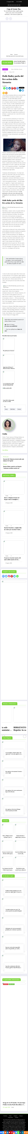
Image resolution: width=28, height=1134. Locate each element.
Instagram (15, 1115)
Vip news (5, 69)
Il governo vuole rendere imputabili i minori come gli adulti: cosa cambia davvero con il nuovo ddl (12, 948)
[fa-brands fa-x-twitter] (10, 5)
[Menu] (2, 18)
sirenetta (20, 69)
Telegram (21, 1115)
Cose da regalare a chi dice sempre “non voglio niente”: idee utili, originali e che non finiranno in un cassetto (13, 753)
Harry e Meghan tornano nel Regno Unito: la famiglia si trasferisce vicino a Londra (11, 499)
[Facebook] (17, 88)
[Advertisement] (14, 39)
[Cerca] (7, 18)
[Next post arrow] (24, 467)
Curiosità (6, 984)
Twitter (10, 1115)
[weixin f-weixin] (16, 5)
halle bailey (16, 69)
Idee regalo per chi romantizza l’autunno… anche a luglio (14, 772)
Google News (10, 1117)
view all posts (5, 450)
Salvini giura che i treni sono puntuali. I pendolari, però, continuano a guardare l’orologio (13, 929)
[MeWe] (20, 90)
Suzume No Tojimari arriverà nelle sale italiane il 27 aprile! (13, 459)
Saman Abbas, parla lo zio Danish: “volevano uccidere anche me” (12, 467)
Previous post (5, 456)
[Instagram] (9, 576)
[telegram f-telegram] (14, 5)
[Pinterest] (15, 88)
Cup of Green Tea (14, 9)
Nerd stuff (11, 984)
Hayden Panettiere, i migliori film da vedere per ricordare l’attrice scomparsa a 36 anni (13, 529)
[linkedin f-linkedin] (17, 5)
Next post (5, 464)
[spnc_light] (10, 18)
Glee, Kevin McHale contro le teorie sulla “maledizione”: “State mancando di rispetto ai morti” (20, 853)
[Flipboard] (12, 88)
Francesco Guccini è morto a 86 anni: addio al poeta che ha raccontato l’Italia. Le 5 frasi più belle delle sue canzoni (12, 559)
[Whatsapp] (4, 88)
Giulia (4, 434)
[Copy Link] (3, 93)
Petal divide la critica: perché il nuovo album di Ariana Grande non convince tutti (20, 869)
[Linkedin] (9, 88)
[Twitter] (23, 90)
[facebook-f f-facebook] (8, 5)
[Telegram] (7, 88)
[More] (6, 93)
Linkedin (16, 1117)
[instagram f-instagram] (12, 5)
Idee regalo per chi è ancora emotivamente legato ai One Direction (13, 791)
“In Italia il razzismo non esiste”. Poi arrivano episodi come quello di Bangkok (13, 910)
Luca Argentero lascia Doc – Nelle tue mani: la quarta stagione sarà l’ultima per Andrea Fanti (7, 869)
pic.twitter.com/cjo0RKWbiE (11, 326)
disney (12, 69)
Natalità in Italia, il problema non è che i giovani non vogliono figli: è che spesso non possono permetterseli (13, 891)
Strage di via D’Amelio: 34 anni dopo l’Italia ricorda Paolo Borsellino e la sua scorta (14, 1104)
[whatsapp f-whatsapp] (19, 5)
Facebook (5, 1115)
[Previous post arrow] (24, 459)
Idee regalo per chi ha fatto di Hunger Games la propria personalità (12, 810)
